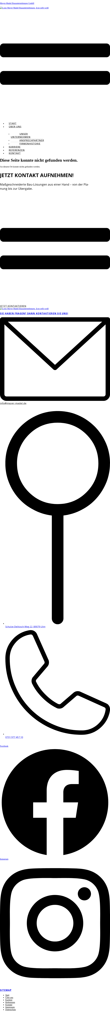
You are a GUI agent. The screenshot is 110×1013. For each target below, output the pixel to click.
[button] (55, 64)
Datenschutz (10, 1009)
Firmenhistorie (29, 143)
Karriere (15, 146)
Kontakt (15, 153)
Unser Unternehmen (20, 135)
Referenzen (17, 150)
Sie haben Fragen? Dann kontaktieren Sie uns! (34, 313)
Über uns (15, 126)
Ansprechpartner (31, 140)
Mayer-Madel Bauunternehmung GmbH (17, 3)
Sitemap (5, 990)
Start (12, 123)
